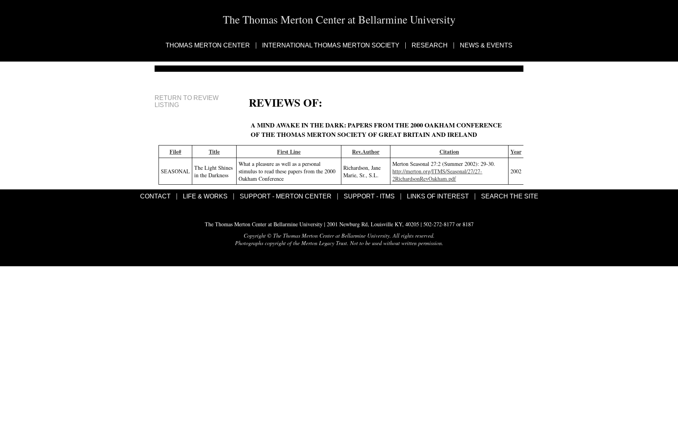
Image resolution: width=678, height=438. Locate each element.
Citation (449, 151)
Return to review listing (187, 101)
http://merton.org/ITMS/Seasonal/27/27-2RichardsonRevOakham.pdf (437, 174)
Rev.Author (365, 151)
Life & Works (205, 196)
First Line (289, 151)
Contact (155, 196)
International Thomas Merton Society (330, 45)
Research (430, 45)
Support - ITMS (369, 196)
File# (175, 151)
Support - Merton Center (286, 196)
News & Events (486, 45)
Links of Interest (438, 196)
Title (214, 151)
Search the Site (509, 196)
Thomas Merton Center (208, 45)
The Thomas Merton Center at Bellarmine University (339, 19)
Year (515, 151)
